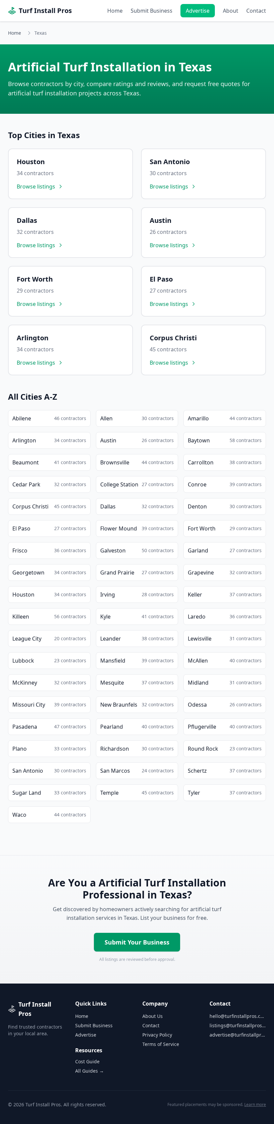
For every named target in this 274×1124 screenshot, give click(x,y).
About (230, 10)
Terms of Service (160, 1044)
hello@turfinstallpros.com (238, 1016)
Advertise (198, 10)
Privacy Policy (157, 1035)
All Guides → (89, 1071)
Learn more (255, 1104)
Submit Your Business (137, 942)
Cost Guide (87, 1061)
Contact (256, 10)
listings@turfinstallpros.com (238, 1025)
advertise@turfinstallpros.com (238, 1035)
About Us (152, 1016)
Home (115, 10)
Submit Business (151, 10)
